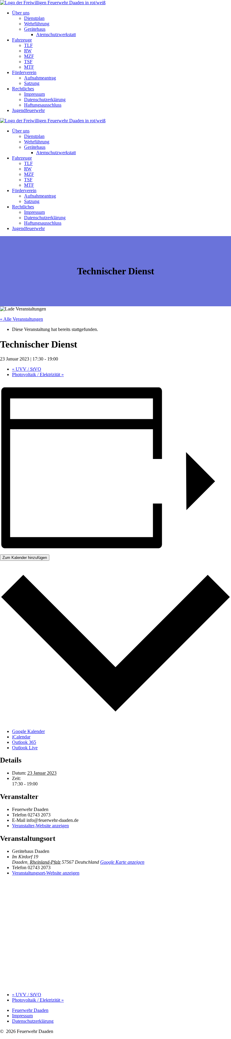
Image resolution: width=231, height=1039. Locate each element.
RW (28, 50)
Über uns (20, 12)
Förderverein (24, 72)
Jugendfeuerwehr (28, 110)
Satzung (31, 83)
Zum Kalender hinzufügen (24, 557)
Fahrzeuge (22, 39)
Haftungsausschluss (42, 105)
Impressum (34, 94)
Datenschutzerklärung (45, 99)
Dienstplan (34, 18)
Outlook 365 (24, 742)
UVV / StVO (26, 369)
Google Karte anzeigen (122, 862)
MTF (29, 67)
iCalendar (21, 736)
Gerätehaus (34, 29)
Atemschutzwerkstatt (56, 34)
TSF (28, 61)
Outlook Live (25, 747)
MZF (29, 56)
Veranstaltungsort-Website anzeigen (45, 872)
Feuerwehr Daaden (30, 1010)
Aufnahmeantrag (40, 77)
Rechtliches (23, 88)
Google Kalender (28, 731)
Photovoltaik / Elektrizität (38, 374)
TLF (28, 45)
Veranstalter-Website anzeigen (40, 825)
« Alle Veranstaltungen (21, 319)
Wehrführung (36, 23)
